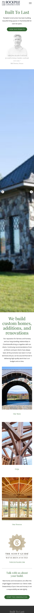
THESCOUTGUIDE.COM (17, 562)
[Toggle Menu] (30, 3)
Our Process (17, 524)
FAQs (17, 469)
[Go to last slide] (2, 191)
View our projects (17, 29)
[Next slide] (31, 191)
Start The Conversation (17, 597)
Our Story (17, 414)
